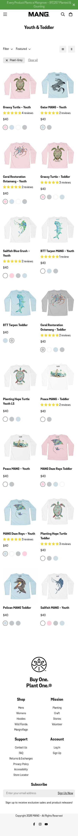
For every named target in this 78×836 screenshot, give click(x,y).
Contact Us (21, 747)
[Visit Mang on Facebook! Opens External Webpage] (34, 824)
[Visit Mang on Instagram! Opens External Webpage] (40, 824)
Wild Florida (21, 724)
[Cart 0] (70, 14)
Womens (21, 713)
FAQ (21, 753)
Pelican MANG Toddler (17, 607)
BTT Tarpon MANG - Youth (57, 251)
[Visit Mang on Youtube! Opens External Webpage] (46, 824)
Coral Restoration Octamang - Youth (15, 179)
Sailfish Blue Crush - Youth (16, 253)
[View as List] (62, 49)
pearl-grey (16, 60)
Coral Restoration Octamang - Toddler (53, 327)
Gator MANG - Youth (54, 107)
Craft (57, 713)
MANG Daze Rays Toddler (56, 469)
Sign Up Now (65, 793)
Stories (57, 719)
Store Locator (21, 775)
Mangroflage (21, 729)
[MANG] (39, 14)
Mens (21, 708)
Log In (57, 747)
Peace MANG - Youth (16, 469)
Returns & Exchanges (21, 758)
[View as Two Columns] (71, 49)
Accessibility (21, 769)
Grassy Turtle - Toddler (55, 177)
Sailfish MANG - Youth (55, 607)
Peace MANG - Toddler (55, 399)
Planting (57, 708)
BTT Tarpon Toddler (15, 325)
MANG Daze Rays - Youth (19, 533)
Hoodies (21, 719)
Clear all (33, 60)
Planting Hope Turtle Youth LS (16, 401)
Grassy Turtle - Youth (17, 107)
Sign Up (57, 753)
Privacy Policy (21, 764)
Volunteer (57, 724)
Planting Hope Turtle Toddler (54, 536)
